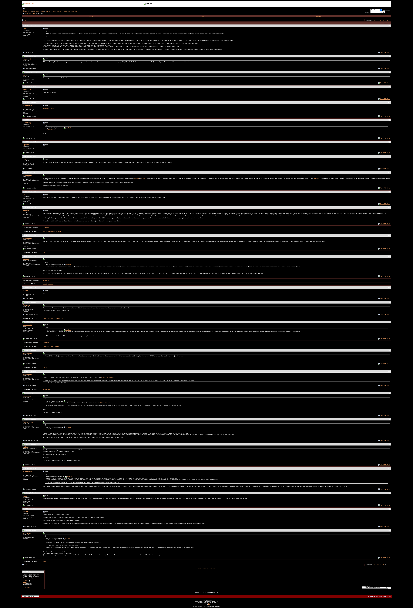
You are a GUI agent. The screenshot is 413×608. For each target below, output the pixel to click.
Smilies (24, 582)
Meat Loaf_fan (28, 422)
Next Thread (213, 568)
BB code (25, 580)
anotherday (27, 123)
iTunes (143, 178)
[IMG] (24, 583)
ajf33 (24, 159)
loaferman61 (51, 231)
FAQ (203, 16)
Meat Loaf (47, 11)
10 (387, 20)
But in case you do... (49, 108)
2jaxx (25, 28)
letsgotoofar (27, 105)
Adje (44, 561)
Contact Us (371, 596)
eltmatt (45, 231)
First (374, 20)
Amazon (136, 178)
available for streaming (108, 377)
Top (208, 568)
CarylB (45, 252)
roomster (58, 231)
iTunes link (317, 178)
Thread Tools (386, 23)
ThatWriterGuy (28, 305)
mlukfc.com (29, 11)
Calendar (318, 16)
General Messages (57, 11)
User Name (367, 10)
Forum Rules (26, 587)
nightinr (26, 75)
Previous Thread (201, 568)
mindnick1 (26, 512)
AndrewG (26, 210)
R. (209, 604)
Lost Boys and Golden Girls (70, 11)
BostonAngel (47, 228)
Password (366, 12)
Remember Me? (386, 10)
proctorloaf (27, 59)
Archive (385, 596)
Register (91, 16)
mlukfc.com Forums (38, 11)
